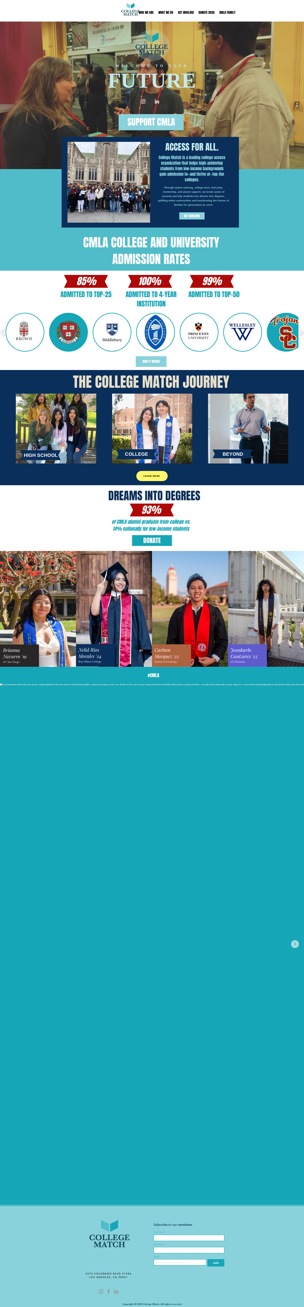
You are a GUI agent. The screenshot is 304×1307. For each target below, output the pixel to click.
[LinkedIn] (157, 101)
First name (160, 1232)
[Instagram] (143, 101)
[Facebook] (108, 1291)
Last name (159, 1244)
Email (157, 1256)
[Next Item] (295, 944)
